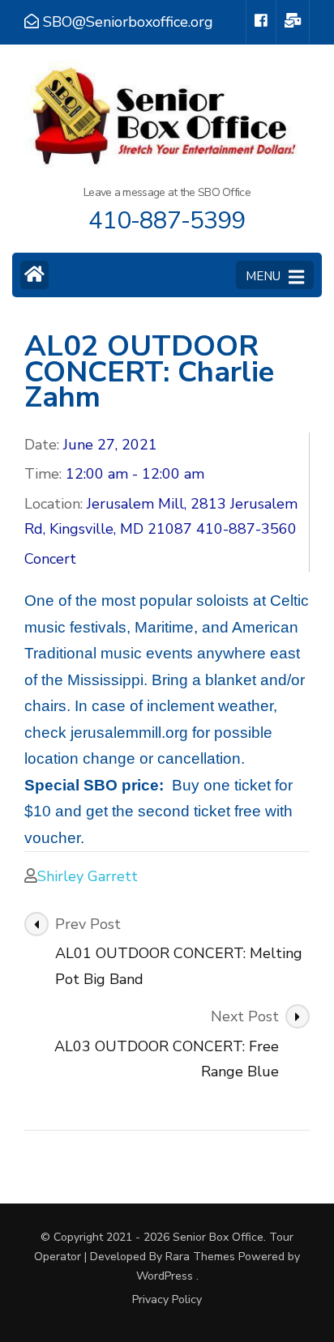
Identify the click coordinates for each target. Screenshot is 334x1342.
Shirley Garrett (87, 876)
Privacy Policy (167, 1300)
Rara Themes (200, 1256)
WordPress (164, 1276)
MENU (263, 276)
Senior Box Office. (221, 1237)
